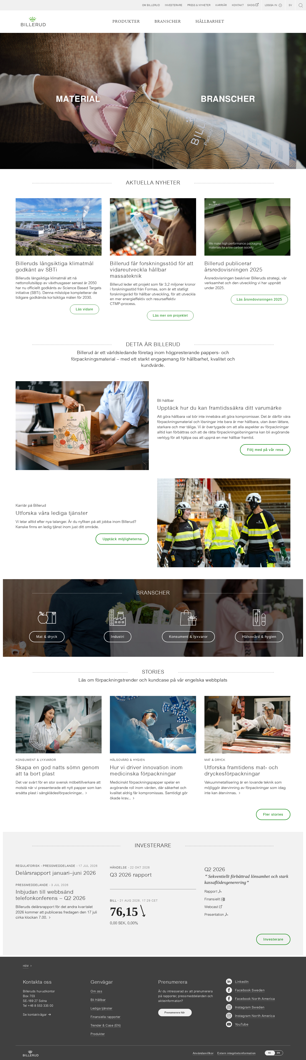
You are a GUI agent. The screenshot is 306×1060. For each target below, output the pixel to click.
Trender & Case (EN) (106, 1025)
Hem (26, 965)
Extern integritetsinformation (236, 1053)
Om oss (96, 991)
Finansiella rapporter (106, 1017)
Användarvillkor (203, 1053)
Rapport (210, 891)
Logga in (271, 5)
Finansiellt (212, 899)
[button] (151, 5)
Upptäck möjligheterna (122, 539)
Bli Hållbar (98, 1000)
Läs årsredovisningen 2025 (259, 299)
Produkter (98, 1034)
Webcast (211, 907)
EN (278, 1053)
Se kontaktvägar (35, 1014)
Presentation (214, 914)
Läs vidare (84, 309)
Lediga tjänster (101, 1008)
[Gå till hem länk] (33, 21)
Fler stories (273, 814)
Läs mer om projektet (170, 315)
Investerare (273, 939)
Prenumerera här (174, 1012)
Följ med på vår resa (265, 450)
